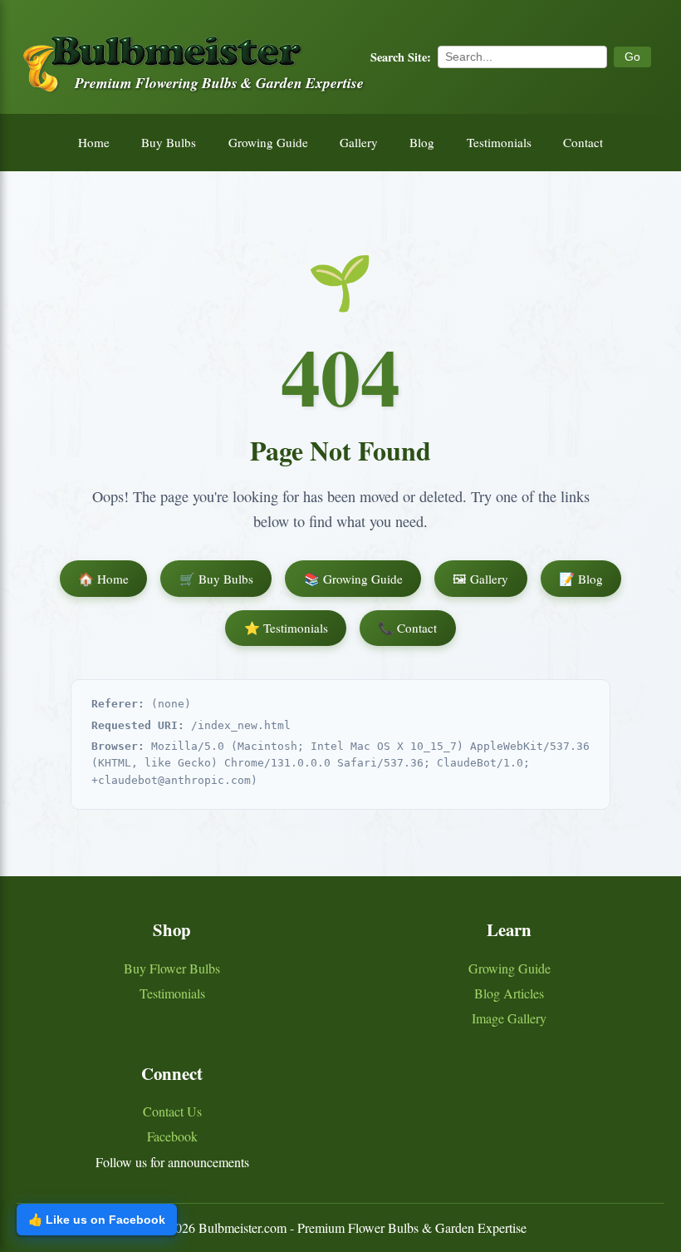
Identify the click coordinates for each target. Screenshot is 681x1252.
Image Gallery (509, 1018)
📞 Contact (407, 627)
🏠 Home (103, 578)
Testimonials (499, 142)
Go (632, 56)
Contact (583, 142)
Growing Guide (268, 142)
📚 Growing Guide (353, 578)
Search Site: (400, 57)
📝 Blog (581, 578)
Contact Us (172, 1111)
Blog (421, 142)
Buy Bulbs (168, 142)
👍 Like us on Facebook (96, 1219)
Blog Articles (509, 993)
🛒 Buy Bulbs (216, 578)
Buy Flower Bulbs (172, 968)
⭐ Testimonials (286, 627)
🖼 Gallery (480, 578)
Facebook (172, 1136)
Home (94, 142)
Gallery (359, 142)
